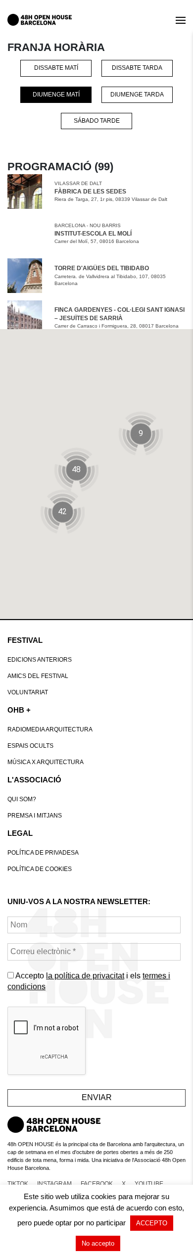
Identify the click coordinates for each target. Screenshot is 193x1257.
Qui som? (21, 799)
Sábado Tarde (97, 120)
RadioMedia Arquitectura (50, 729)
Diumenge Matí (56, 94)
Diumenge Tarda (137, 94)
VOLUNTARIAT (27, 692)
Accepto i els (88, 981)
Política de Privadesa (43, 852)
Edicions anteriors (39, 659)
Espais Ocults (30, 745)
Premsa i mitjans (34, 815)
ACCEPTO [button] (151, 1223)
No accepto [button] (98, 1243)
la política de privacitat (85, 975)
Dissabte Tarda (137, 67)
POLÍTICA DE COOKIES (39, 869)
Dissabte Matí (56, 67)
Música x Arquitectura (45, 762)
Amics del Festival (37, 676)
